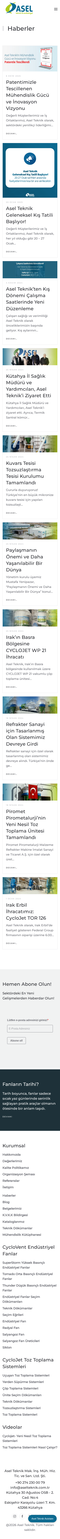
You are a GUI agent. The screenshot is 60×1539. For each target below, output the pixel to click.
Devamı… (11, 133)
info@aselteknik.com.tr (30, 1488)
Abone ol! (16, 1040)
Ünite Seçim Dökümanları (22, 1395)
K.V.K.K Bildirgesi (15, 1215)
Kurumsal (13, 1145)
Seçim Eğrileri (12, 1315)
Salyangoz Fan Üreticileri (21, 1341)
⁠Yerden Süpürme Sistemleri (23, 1382)
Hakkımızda (11, 1154)
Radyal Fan (10, 1328)
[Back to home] (19, 9)
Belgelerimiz (12, 1208)
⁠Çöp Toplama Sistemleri (20, 1388)
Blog (6, 1202)
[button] (56, 9)
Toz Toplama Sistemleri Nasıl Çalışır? (29, 1447)
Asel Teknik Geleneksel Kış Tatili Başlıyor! (29, 215)
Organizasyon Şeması (18, 1174)
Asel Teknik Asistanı (42, 1518)
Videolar (12, 1427)
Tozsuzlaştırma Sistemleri (21, 1408)
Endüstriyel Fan (14, 1321)
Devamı (7, 1116)
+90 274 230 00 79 (30, 1483)
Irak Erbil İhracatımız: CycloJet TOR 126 (26, 911)
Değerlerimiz (12, 1161)
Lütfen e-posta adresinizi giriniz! (27, 1020)
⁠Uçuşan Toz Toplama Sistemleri (26, 1375)
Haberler (9, 1195)
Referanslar (11, 1181)
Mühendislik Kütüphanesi (21, 1235)
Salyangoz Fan (13, 1334)
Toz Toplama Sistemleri (19, 1414)
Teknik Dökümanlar (17, 1228)
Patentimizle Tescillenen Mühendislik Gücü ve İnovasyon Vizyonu (27, 95)
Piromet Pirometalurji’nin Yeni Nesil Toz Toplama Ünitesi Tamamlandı (26, 824)
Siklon (7, 1347)
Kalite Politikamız (15, 1168)
